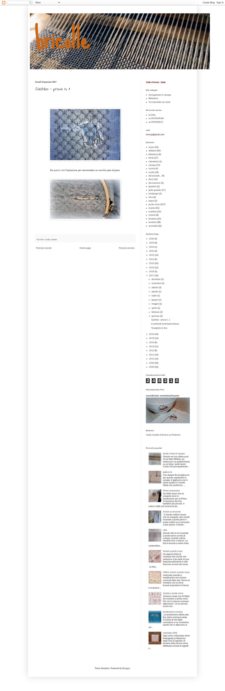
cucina (152, 168)
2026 (152, 239)
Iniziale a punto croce (173, 593)
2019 (152, 267)
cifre (165, 530)
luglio (154, 295)
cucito (47, 239)
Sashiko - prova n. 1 (160, 320)
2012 (152, 350)
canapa (152, 165)
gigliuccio (167, 472)
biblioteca (153, 154)
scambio (153, 211)
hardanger (154, 193)
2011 (152, 354)
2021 (152, 259)
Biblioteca (153, 98)
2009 (152, 363)
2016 (152, 334)
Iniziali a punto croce (173, 551)
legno (151, 201)
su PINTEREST (156, 122)
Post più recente (44, 248)
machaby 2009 (170, 633)
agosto (155, 291)
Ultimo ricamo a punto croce (176, 572)
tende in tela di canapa (174, 453)
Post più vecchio (126, 248)
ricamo (54, 239)
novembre (157, 283)
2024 (152, 247)
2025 (152, 243)
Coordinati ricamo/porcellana (165, 324)
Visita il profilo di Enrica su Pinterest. (163, 435)
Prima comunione (171, 490)
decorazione (154, 183)
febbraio (156, 312)
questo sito (59, 170)
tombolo (152, 222)
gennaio (156, 316)
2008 (152, 367)
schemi (152, 215)
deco (151, 179)
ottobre (155, 287)
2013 (152, 346)
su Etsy (152, 115)
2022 (152, 255)
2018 (152, 271)
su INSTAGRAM (156, 118)
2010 (152, 359)
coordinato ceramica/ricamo (162, 395)
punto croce (154, 204)
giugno (155, 300)
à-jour (151, 147)
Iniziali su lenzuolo (172, 511)
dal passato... (155, 176)
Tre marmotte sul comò (159, 102)
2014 (152, 342)
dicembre (156, 279)
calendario (154, 161)
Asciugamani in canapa (160, 95)
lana (151, 197)
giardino (152, 186)
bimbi (151, 158)
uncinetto (153, 226)
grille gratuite (155, 190)
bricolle (62, 38)
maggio (155, 304)
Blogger (126, 668)
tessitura (153, 219)
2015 (152, 338)
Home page (85, 248)
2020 (152, 263)
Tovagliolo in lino (159, 328)
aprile (155, 308)
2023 (152, 251)
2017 (152, 275)
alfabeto (152, 150)
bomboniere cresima (173, 612)
